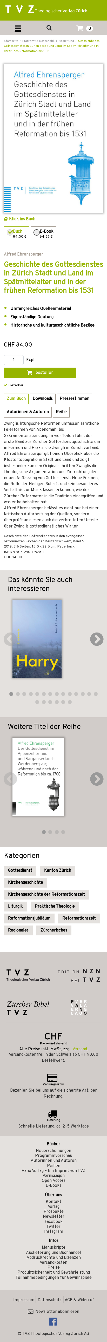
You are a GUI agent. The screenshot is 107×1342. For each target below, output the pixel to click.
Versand (79, 1049)
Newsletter (53, 1216)
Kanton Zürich (57, 870)
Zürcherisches (54, 930)
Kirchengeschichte (25, 882)
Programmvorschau (53, 1155)
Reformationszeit (79, 918)
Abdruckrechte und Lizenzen (53, 1257)
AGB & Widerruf (79, 1300)
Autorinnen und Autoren (54, 1160)
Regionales (18, 930)
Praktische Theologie (55, 906)
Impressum (23, 1300)
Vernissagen (54, 1175)
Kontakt (53, 1201)
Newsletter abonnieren (56, 1311)
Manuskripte (53, 1247)
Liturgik (15, 906)
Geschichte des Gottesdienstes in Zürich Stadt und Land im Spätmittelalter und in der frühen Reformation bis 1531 (51, 46)
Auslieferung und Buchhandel (53, 1252)
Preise (54, 1267)
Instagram (53, 1231)
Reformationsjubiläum (29, 918)
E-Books (53, 1185)
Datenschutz (50, 1300)
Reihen (53, 1166)
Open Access (53, 1180)
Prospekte (54, 1211)
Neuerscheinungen (53, 1151)
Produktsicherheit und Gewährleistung (53, 1272)
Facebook (54, 1221)
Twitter (53, 1226)
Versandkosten (53, 1262)
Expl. (31, 360)
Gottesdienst (20, 870)
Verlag (53, 1206)
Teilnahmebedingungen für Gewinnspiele (54, 1277)
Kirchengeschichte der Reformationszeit (46, 894)
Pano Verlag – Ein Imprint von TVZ (53, 1171)
